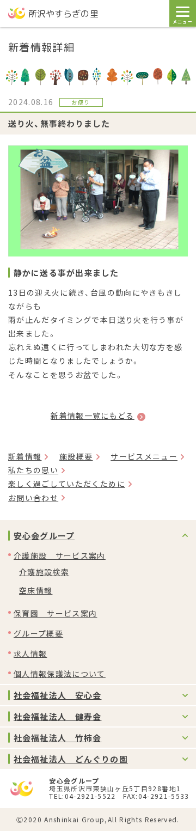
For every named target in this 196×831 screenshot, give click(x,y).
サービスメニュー (144, 456)
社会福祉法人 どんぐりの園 (71, 759)
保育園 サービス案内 (55, 613)
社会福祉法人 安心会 (57, 695)
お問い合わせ (33, 497)
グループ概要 (38, 633)
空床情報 (35, 590)
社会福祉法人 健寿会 (57, 716)
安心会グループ (44, 535)
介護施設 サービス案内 (60, 555)
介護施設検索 (44, 571)
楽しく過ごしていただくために (66, 483)
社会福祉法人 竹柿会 (57, 737)
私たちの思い (33, 470)
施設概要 (76, 456)
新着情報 (24, 456)
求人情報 (30, 653)
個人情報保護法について (60, 673)
